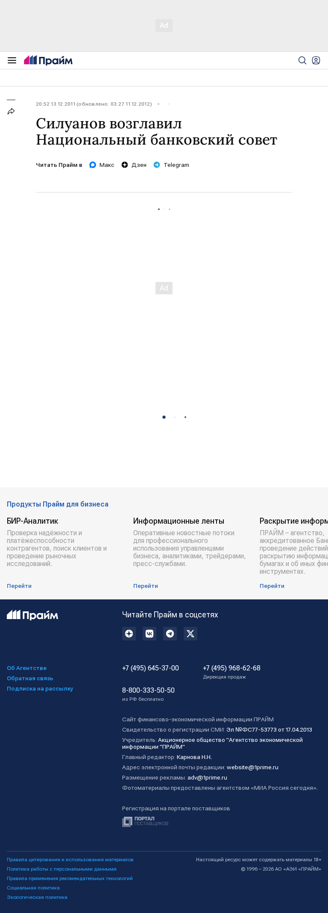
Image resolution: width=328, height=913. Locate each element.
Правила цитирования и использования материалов (70, 860)
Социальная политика (33, 888)
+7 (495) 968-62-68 (232, 672)
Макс (107, 164)
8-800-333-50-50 (148, 694)
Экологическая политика (37, 897)
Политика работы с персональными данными (62, 869)
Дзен (139, 164)
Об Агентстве (27, 667)
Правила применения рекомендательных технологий (70, 878)
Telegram (176, 164)
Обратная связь (30, 678)
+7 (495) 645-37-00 (150, 668)
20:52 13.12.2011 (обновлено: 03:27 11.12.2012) (94, 104)
